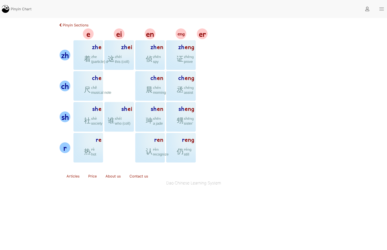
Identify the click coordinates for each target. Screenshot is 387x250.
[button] (381, 9)
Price (92, 176)
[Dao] (5, 8)
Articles (73, 176)
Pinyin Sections (75, 25)
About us (113, 176)
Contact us (138, 176)
